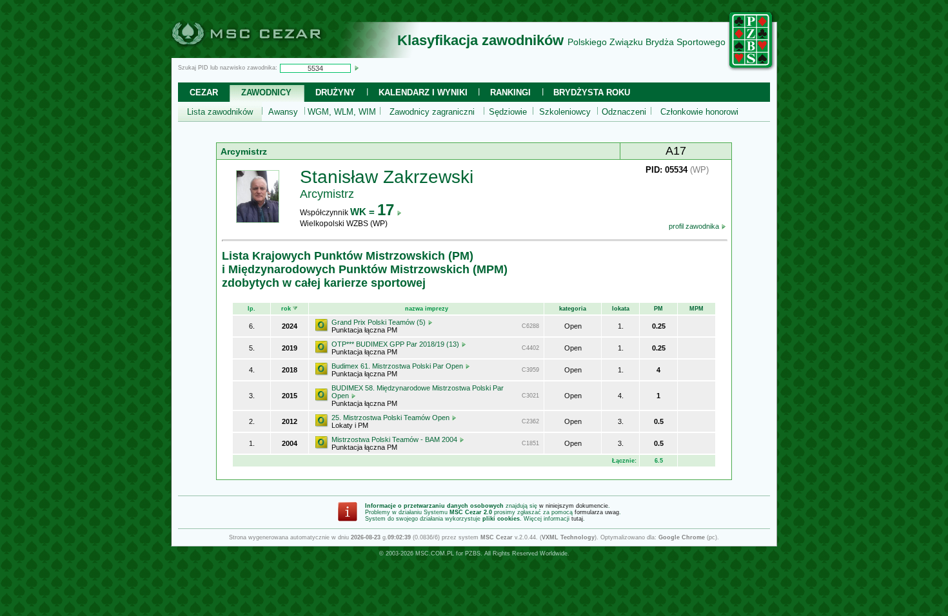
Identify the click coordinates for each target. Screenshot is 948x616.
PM (658, 308)
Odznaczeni (624, 112)
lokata (620, 308)
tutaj (577, 518)
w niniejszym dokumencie (573, 506)
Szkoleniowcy (565, 112)
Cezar (204, 92)
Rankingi (510, 92)
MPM (696, 308)
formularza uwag (597, 512)
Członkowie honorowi (699, 112)
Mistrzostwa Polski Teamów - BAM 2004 (395, 439)
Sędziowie (508, 112)
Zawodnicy (266, 92)
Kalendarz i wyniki (423, 92)
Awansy (283, 112)
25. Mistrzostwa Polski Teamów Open (391, 417)
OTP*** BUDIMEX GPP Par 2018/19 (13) (396, 344)
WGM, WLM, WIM (342, 112)
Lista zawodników (220, 112)
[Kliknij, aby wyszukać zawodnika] (356, 67)
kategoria (572, 308)
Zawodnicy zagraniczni (432, 112)
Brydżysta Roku (591, 92)
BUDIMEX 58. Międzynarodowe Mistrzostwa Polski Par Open (417, 391)
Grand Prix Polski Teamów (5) (379, 322)
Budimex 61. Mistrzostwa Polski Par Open (398, 366)
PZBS (472, 553)
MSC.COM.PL (434, 553)
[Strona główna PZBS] (751, 69)
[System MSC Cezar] (267, 54)
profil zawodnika (695, 226)
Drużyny (335, 92)
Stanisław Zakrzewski (386, 177)
